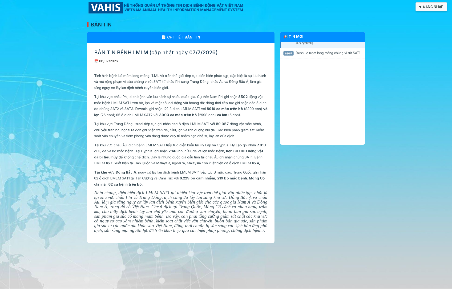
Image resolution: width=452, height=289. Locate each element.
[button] (322, 53)
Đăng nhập (433, 7)
